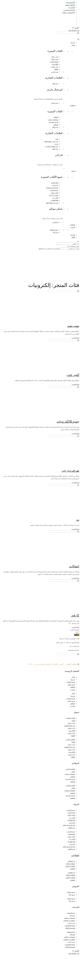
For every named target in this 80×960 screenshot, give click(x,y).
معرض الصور (71, 684)
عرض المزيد (54, 72)
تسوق (73, 45)
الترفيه (73, 171)
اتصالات (74, 566)
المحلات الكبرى (54, 62)
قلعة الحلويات (54, 200)
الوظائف (72, 687)
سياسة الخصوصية (70, 925)
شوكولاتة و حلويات (53, 119)
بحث (78, 244)
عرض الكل (55, 83)
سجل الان (72, 915)
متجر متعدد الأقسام (69, 725)
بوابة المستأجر (71, 913)
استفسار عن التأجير (69, 918)
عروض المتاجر (71, 892)
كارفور (75, 615)
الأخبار (73, 677)
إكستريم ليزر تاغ (53, 195)
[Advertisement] (40, 265)
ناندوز (56, 139)
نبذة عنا (73, 42)
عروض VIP (72, 895)
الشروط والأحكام (70, 928)
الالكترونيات (55, 64)
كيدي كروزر (55, 185)
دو (77, 519)
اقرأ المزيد (55, 222)
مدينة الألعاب (71, 828)
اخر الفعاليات (71, 861)
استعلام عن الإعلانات (69, 920)
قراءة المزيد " (75, 338)
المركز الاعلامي (70, 682)
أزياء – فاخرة (54, 67)
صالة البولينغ (54, 183)
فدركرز (56, 144)
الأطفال (56, 69)
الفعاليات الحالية (70, 864)
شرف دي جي (70, 470)
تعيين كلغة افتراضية (73, 30)
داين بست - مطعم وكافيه (51, 141)
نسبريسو (73, 325)
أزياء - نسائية (54, 59)
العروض (73, 227)
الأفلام (73, 237)
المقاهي (56, 117)
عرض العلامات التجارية (52, 146)
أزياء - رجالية (54, 57)
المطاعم (72, 105)
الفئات (73, 720)
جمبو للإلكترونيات (68, 421)
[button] (40, 241)
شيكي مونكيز (54, 193)
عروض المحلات (54, 230)
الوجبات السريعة (53, 122)
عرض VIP (55, 232)
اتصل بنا (72, 689)
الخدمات (72, 235)
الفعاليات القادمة (70, 866)
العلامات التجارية (70, 718)
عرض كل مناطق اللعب (52, 203)
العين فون (72, 375)
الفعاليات (72, 225)
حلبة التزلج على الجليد (52, 188)
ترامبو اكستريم (54, 190)
